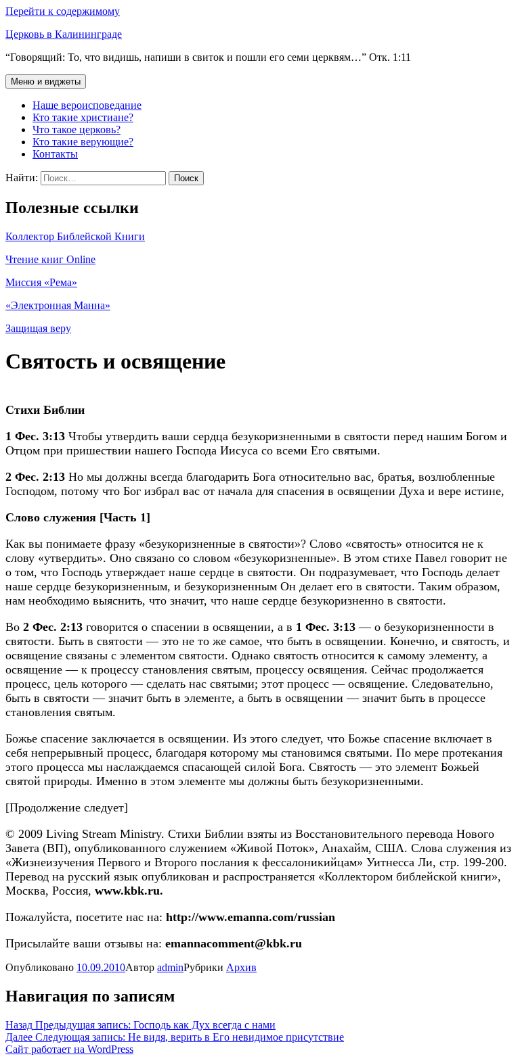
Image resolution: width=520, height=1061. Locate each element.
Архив (241, 967)
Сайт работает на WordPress (69, 1049)
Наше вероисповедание (87, 105)
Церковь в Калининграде (63, 34)
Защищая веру (38, 328)
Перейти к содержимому (62, 11)
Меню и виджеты (46, 81)
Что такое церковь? (76, 129)
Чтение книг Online (50, 259)
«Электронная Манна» (57, 305)
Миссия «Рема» (41, 282)
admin (170, 967)
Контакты (55, 154)
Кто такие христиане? (82, 117)
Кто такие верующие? (82, 141)
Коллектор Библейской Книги (75, 236)
